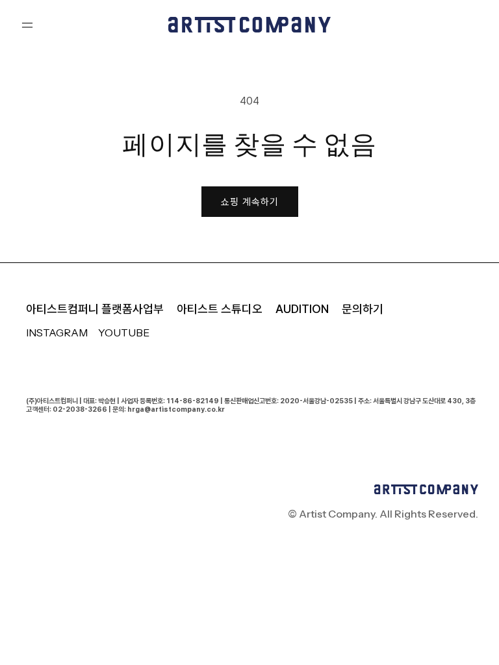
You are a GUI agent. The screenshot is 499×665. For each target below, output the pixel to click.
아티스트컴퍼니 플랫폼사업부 (95, 309)
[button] (27, 24)
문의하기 (362, 309)
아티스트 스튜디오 (219, 309)
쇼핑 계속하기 (250, 202)
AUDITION (302, 309)
